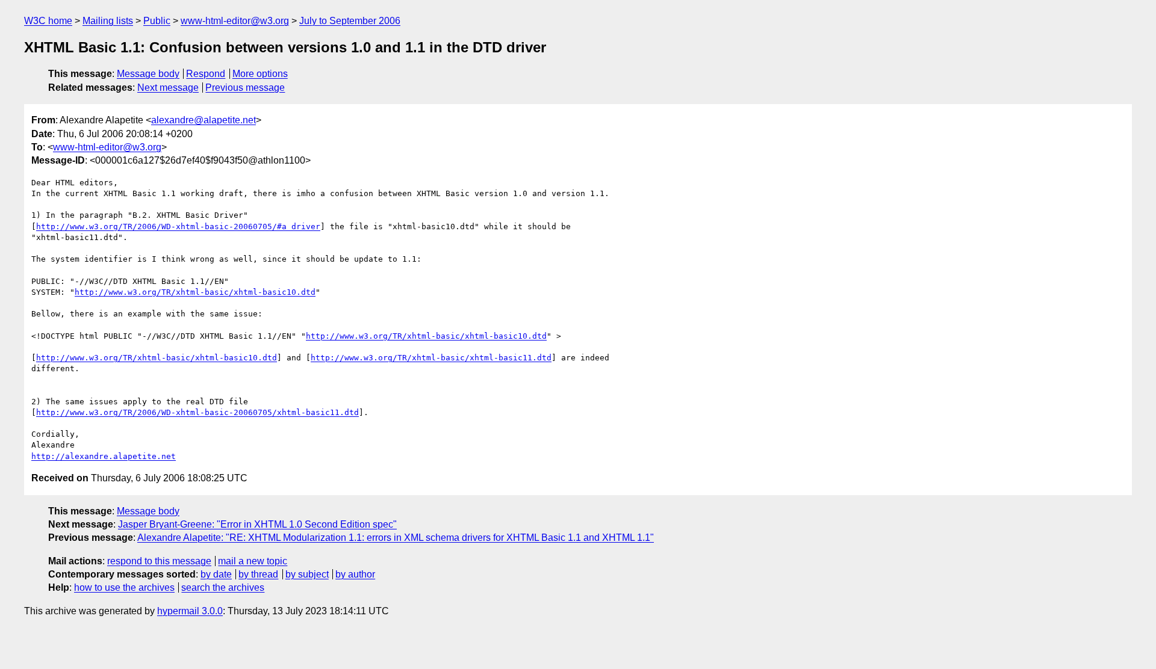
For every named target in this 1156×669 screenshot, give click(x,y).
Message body (148, 74)
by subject (307, 574)
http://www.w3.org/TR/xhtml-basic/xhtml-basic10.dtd (195, 292)
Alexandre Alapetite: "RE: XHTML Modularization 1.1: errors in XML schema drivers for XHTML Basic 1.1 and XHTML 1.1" (395, 537)
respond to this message (159, 561)
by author (355, 574)
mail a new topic (252, 561)
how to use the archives (124, 587)
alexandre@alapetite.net (203, 120)
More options (260, 74)
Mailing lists (107, 21)
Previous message (245, 87)
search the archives (222, 587)
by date (216, 574)
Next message (168, 87)
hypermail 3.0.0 (190, 611)
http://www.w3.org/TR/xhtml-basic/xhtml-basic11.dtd (431, 357)
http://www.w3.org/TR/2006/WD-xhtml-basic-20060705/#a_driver (178, 226)
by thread (258, 574)
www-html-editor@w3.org (235, 21)
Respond (205, 74)
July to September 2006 (349, 21)
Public (156, 21)
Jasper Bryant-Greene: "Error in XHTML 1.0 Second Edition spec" (257, 524)
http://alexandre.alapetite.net (103, 456)
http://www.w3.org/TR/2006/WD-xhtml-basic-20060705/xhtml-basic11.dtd (197, 412)
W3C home (48, 21)
